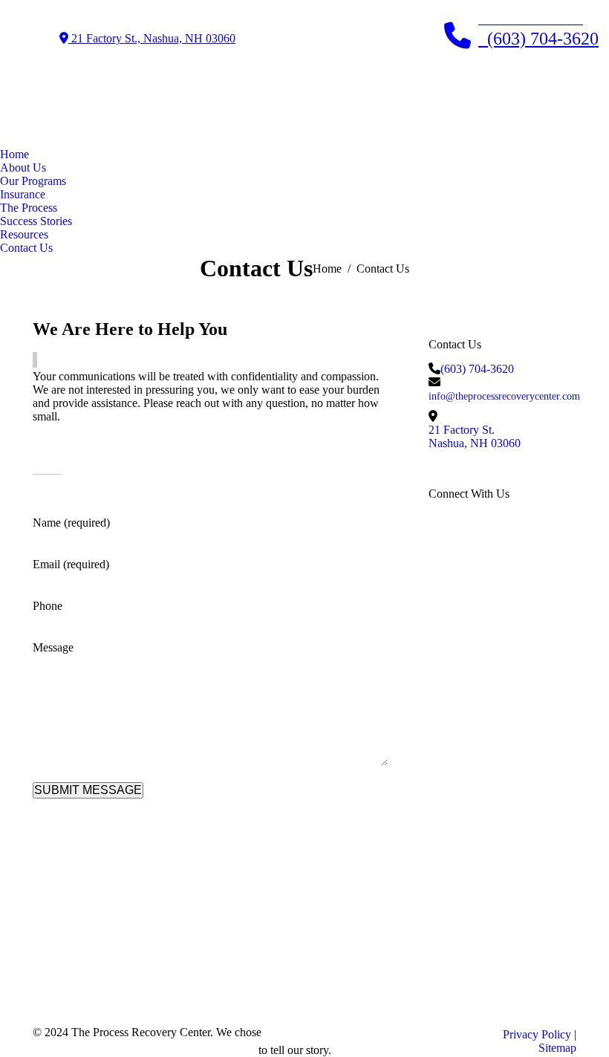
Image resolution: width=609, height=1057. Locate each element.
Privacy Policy (537, 1034)
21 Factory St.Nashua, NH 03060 (475, 436)
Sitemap (557, 1047)
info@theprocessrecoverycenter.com (504, 396)
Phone (47, 605)
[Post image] (191, 940)
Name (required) (71, 522)
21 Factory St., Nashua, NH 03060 (151, 38)
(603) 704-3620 (477, 368)
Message (53, 647)
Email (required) (71, 564)
